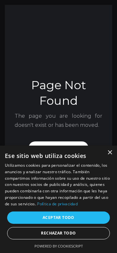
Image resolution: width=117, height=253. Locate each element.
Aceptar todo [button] (58, 217)
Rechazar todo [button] (58, 233)
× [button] (109, 152)
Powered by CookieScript (58, 246)
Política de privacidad (57, 204)
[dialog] (58, 199)
